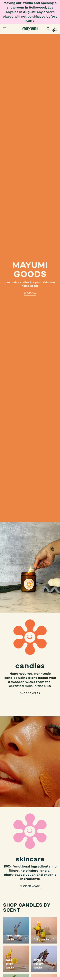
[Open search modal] (48, 28)
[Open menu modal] (4, 28)
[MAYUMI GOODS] (30, 28)
